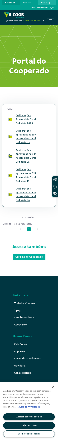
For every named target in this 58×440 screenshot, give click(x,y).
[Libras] (55, 179)
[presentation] (11, 2)
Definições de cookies (29, 434)
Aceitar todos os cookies (29, 417)
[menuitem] (10, 2)
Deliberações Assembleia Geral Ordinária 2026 (26, 119)
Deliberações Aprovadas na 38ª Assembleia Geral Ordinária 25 (26, 156)
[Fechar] (53, 386)
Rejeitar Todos (29, 425)
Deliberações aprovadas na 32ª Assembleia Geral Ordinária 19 (26, 175)
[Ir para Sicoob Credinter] (14, 15)
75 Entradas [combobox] (28, 217)
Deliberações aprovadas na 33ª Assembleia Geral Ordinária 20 (26, 194)
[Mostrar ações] (47, 119)
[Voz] (55, 186)
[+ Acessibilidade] (55, 193)
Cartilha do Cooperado (29, 256)
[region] (29, 411)
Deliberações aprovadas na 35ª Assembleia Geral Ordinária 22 (26, 136)
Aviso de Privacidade (29, 407)
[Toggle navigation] (50, 20)
